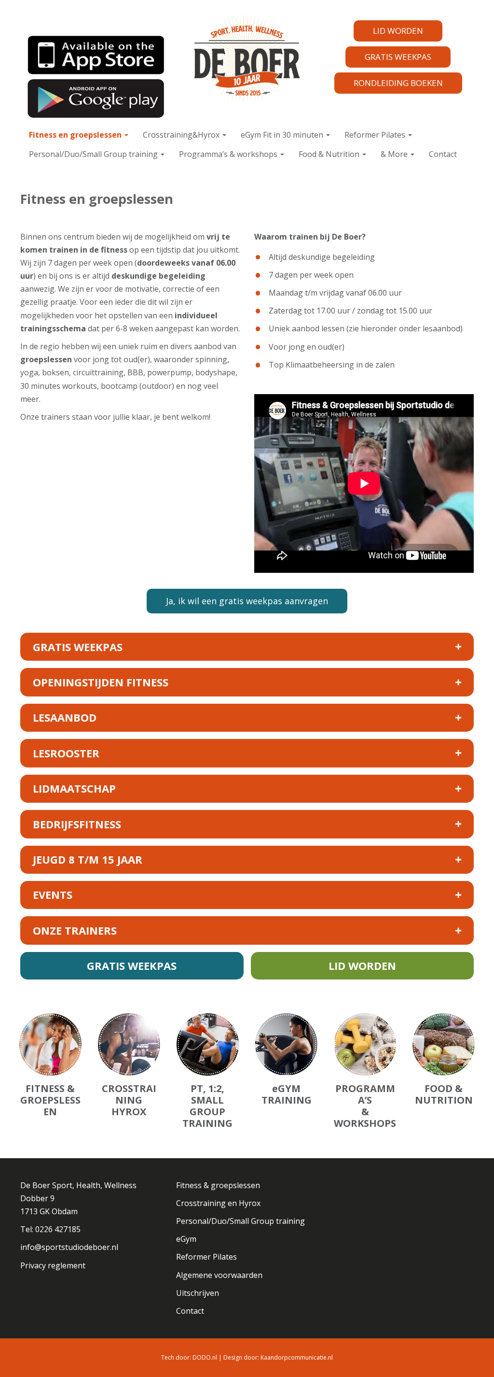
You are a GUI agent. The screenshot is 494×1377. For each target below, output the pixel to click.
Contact (443, 154)
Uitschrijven (197, 1293)
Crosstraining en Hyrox (218, 1203)
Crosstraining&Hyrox (182, 134)
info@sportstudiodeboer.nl (69, 1247)
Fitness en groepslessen (76, 134)
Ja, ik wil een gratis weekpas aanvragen (247, 601)
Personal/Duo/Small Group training (94, 154)
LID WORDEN (398, 30)
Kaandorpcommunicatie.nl (297, 1357)
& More (395, 154)
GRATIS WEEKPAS (398, 56)
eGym (186, 1239)
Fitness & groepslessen (218, 1185)
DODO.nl (204, 1357)
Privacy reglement (52, 1265)
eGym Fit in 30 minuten (283, 134)
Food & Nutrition (330, 154)
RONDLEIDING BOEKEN (398, 82)
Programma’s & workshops (229, 154)
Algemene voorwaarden (219, 1275)
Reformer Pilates (375, 134)
